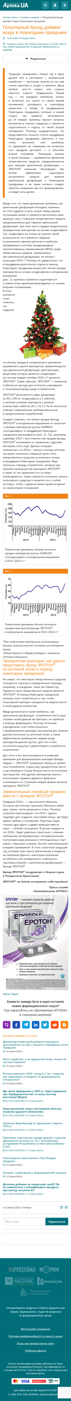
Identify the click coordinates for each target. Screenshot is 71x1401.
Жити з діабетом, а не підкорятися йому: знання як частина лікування (34, 1061)
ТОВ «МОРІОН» (31, 1394)
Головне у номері (15, 44)
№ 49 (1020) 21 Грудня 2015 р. (21, 38)
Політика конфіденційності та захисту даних (35, 1336)
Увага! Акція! (10, 993)
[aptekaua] (64, 1024)
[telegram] (26, 1024)
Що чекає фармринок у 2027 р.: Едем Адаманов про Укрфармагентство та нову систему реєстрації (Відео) (34, 1094)
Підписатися (56, 1221)
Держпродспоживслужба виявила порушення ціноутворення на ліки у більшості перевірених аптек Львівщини (35, 1044)
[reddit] (55, 1024)
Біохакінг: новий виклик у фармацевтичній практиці (34, 1172)
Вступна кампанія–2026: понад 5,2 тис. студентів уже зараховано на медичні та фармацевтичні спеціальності (33, 1076)
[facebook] (16, 1024)
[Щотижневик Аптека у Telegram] (61, 1207)
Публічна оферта (35, 1350)
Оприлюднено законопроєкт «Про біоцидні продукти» (29, 1159)
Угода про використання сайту (35, 1343)
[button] (45, 5)
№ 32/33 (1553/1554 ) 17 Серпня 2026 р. (24, 1101)
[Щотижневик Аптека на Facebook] (66, 1207)
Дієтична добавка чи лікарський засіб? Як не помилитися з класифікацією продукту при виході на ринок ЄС (31, 1187)
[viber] (6, 1024)
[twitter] (45, 1024)
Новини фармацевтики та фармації (24, 47)
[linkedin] (35, 1024)
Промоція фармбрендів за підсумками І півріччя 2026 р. (32, 1125)
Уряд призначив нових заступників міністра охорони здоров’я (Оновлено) (32, 1110)
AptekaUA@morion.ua (51, 1394)
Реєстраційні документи (35, 1328)
